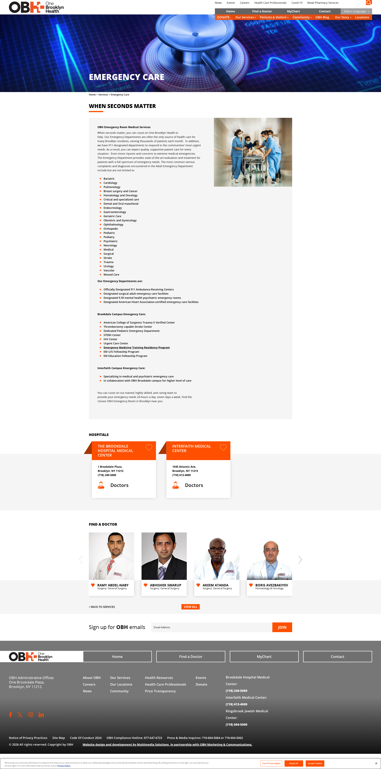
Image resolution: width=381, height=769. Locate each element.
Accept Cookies (315, 763)
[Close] (376, 763)
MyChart (293, 11)
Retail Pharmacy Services (323, 2)
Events (231, 2)
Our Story (342, 17)
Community (301, 17)
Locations (362, 17)
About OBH (92, 677)
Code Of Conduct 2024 (86, 738)
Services (103, 94)
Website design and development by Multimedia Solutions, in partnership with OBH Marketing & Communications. (167, 744)
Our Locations (121, 684)
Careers (244, 2)
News (218, 2)
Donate (201, 684)
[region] (190, 763)
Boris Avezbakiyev (271, 585)
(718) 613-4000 (181, 475)
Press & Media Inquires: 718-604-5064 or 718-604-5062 (205, 738)
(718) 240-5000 (107, 475)
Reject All (293, 763)
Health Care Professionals (270, 2)
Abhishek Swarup (165, 585)
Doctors (119, 485)
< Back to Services (102, 607)
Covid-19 (297, 2)
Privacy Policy (63, 765)
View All (190, 607)
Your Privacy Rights (271, 763)
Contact (325, 11)
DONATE (223, 17)
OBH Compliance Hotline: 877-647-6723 (134, 738)
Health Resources (159, 677)
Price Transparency (160, 691)
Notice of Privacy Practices (28, 738)
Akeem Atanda (215, 585)
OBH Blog (322, 17)
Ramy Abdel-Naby (113, 585)
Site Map (58, 738)
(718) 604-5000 (236, 724)
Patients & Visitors (273, 17)
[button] (289, 559)
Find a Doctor (262, 11)
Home (230, 11)
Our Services (244, 17)
